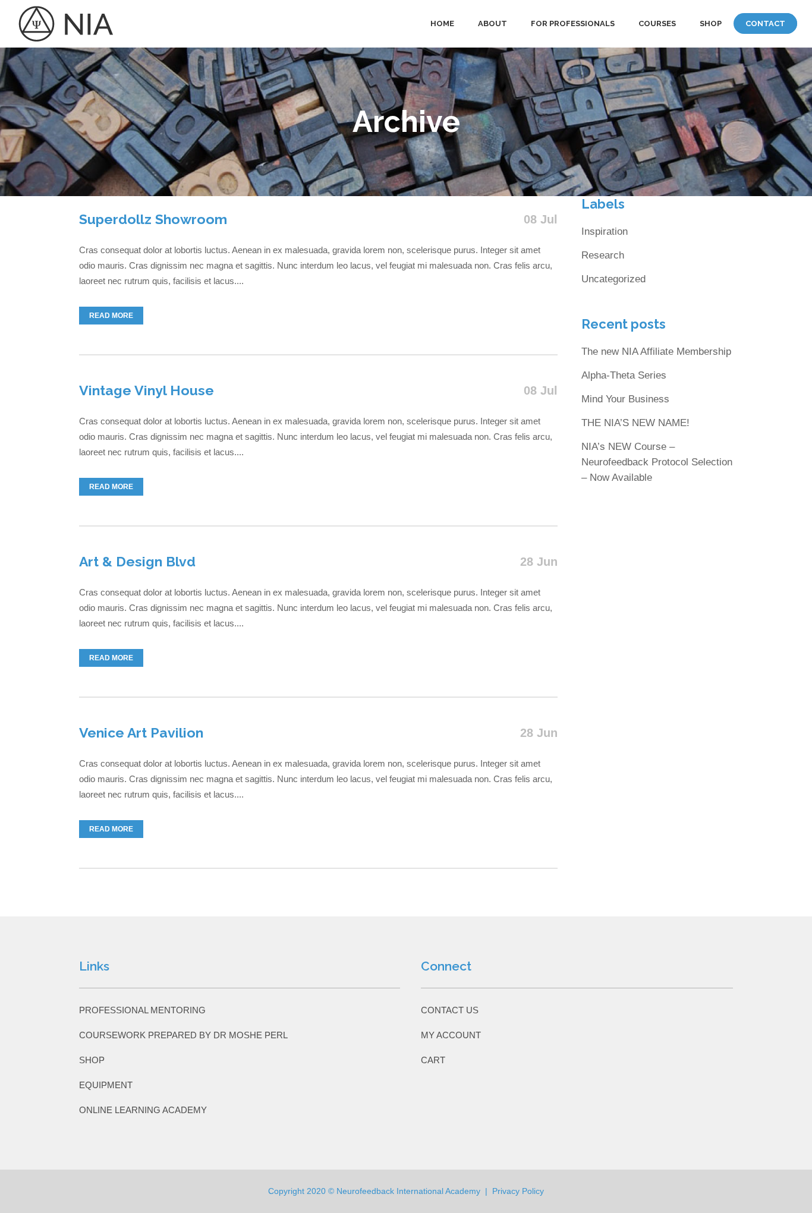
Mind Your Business (625, 399)
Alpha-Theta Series (623, 375)
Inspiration (604, 231)
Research (602, 255)
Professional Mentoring (142, 1010)
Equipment (106, 1085)
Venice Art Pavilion (141, 732)
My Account (451, 1035)
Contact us (450, 1010)
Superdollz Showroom (153, 219)
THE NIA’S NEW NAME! (635, 423)
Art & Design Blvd (137, 561)
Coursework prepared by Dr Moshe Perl (183, 1035)
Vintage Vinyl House (146, 390)
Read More (111, 315)
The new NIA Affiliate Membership (656, 351)
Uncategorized (613, 279)
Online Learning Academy (143, 1110)
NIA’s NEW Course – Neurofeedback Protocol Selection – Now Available (656, 462)
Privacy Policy (518, 1191)
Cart (433, 1060)
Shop (92, 1060)
